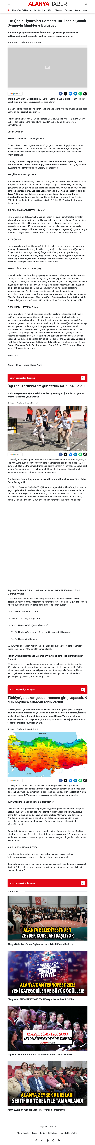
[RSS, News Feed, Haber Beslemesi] (59, 1140)
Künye (34, 1133)
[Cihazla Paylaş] (85, 94)
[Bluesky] (70, 94)
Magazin (58, 10)
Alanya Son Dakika (20, 10)
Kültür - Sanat (14, 42)
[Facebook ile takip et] (36, 1140)
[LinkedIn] (75, 94)
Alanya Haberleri (23, 1133)
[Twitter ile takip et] (42, 1140)
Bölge (50, 10)
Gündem (41, 10)
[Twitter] (65, 94)
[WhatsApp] (80, 94)
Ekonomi (68, 10)
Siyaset (78, 10)
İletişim (42, 1133)
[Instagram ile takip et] (53, 1140)
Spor (85, 10)
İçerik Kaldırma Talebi (69, 1133)
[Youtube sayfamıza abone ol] (47, 1140)
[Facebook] (61, 94)
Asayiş (33, 10)
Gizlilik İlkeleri (53, 1133)
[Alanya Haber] (47, 4)
